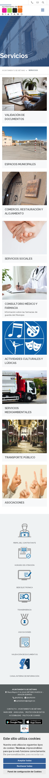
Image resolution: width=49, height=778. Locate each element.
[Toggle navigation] (42, 11)
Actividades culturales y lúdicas (24, 361)
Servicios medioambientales (18, 410)
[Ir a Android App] (14, 722)
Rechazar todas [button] (24, 766)
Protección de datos (35, 712)
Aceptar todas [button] (24, 760)
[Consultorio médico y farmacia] (24, 283)
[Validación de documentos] (24, 94)
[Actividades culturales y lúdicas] (24, 338)
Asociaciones (14, 502)
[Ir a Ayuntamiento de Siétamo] (12, 10)
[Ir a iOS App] (34, 722)
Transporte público (20, 457)
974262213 (18, 698)
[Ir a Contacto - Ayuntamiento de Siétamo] (37, 2)
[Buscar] (43, 2)
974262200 (30, 698)
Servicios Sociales (18, 258)
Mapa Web (8, 712)
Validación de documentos (15, 117)
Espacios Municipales (20, 164)
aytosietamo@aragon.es (25, 701)
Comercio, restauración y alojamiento (24, 211)
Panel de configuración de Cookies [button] (25, 772)
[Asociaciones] (24, 482)
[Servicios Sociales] (24, 238)
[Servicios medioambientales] (24, 387)
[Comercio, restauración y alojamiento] (24, 188)
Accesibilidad (15, 715)
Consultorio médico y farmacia (21, 306)
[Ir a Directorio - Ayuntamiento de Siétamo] (32, 2)
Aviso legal (19, 712)
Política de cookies (31, 715)
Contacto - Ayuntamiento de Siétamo (24, 709)
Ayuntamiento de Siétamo (13, 70)
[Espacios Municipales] (24, 143)
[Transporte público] (24, 436)
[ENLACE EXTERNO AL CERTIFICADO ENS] (24, 729)
